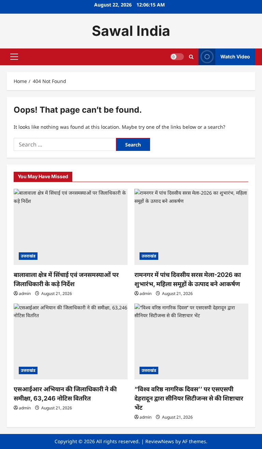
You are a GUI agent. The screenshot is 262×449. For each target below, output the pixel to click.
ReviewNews (159, 441)
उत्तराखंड (28, 256)
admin (25, 293)
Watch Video (235, 56)
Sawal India (131, 30)
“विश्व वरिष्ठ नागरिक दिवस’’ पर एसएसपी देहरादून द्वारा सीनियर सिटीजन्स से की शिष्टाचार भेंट (188, 398)
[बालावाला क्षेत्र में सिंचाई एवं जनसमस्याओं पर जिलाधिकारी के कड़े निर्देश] (71, 227)
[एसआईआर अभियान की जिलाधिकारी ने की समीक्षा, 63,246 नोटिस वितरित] (71, 342)
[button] (14, 57)
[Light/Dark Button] (177, 56)
